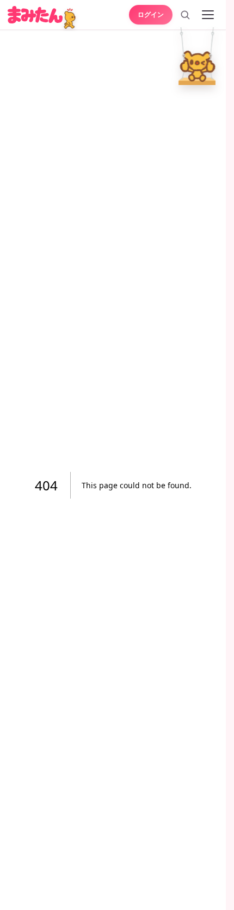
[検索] (185, 14)
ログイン (151, 14)
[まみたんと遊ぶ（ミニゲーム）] (71, 19)
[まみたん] (35, 14)
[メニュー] (208, 14)
